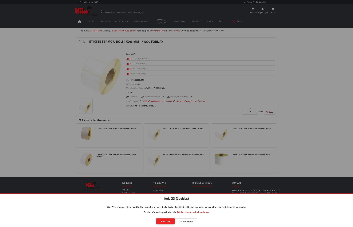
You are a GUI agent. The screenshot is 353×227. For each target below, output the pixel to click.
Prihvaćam (165, 221)
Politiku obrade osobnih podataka (193, 212)
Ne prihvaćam (186, 221)
